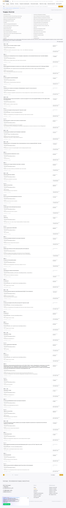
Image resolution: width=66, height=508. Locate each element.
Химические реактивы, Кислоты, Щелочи (10, 211)
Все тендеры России (52, 494)
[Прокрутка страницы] (62, 501)
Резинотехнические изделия (8, 70)
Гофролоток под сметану (8, 411)
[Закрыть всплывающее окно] (28, 497)
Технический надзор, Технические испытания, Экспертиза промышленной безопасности (18, 372)
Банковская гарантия (51, 3)
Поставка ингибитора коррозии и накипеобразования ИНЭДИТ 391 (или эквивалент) (18, 291)
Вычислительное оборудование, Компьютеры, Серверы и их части (15, 264)
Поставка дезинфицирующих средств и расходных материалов (15, 400)
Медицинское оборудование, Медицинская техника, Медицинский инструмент (17, 438)
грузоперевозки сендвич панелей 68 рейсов (11, 270)
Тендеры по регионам (53, 487)
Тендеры (7, 3)
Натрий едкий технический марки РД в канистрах (12, 206)
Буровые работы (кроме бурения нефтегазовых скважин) (13, 448)
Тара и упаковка (6, 189)
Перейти (61, 474)
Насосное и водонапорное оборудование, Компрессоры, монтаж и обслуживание (17, 254)
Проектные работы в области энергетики (10, 104)
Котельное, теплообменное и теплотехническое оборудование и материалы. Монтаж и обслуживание (20, 373)
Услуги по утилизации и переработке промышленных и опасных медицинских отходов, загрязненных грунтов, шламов (24, 92)
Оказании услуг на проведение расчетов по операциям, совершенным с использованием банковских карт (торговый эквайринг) (26, 55)
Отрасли (5, 59)
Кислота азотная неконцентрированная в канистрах (13, 196)
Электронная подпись (34, 3)
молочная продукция (7, 454)
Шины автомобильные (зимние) (9, 174)
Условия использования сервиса (57, 501)
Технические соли (6, 158)
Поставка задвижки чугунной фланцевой (11, 77)
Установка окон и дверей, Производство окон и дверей (13, 124)
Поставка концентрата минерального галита (11, 153)
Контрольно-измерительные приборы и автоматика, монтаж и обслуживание (17, 253)
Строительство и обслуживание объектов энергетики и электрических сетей (16, 469)
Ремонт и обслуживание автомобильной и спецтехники (13, 71)
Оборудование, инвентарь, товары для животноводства (13, 137)
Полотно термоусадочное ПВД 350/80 (10, 227)
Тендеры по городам (52, 488)
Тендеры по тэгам (52, 491)
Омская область (29, 272)
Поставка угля (6, 280)
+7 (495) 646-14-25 (7, 490)
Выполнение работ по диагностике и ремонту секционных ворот (15, 120)
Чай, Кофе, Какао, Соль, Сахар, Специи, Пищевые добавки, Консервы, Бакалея (16, 221)
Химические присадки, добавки (9, 295)
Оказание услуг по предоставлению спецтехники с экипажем (14, 164)
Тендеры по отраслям (53, 490)
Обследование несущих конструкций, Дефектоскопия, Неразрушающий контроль (17, 147)
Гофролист (5, 379)
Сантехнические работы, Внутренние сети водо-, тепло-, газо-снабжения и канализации (18, 49)
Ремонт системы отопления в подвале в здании (12, 45)
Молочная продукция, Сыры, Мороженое (10, 190)
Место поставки (6, 46)
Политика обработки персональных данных (34, 501)
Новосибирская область (11, 47)
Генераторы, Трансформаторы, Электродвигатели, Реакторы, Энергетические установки (18, 114)
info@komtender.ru (7, 491)
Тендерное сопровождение (24, 3)
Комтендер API (59, 3)
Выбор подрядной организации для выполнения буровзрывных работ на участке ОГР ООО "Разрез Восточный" (23, 444)
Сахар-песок (6, 217)
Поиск (4, 3)
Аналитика (12, 3)
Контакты (16, 3)
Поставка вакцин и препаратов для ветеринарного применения (15, 131)
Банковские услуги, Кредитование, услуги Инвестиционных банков (15, 60)
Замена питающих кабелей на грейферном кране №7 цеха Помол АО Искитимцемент (18, 465)
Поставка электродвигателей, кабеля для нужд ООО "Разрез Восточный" (16, 302)
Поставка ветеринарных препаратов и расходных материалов (14, 238)
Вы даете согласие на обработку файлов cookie (11, 498)
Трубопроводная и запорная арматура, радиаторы (12, 82)
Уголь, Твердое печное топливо (9, 285)
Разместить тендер (42, 3)
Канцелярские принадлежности (9, 338)
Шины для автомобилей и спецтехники (10, 179)
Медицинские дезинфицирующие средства (11, 405)
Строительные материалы (8, 384)
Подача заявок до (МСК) (56, 50)
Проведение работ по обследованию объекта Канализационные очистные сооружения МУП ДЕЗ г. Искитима (22, 143)
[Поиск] (13, 1)
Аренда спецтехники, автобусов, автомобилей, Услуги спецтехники (15, 168)
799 (12, 474)
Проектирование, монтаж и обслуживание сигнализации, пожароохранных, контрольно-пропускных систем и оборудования (24, 125)
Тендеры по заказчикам (53, 493)
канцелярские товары (7, 334)
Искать (60, 6)
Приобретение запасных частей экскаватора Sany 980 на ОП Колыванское (16, 248)
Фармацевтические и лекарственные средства (11, 136)
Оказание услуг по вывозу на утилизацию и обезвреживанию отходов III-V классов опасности (20, 88)
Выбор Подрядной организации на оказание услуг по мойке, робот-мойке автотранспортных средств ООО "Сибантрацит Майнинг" (26, 66)
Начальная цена (55, 45)
